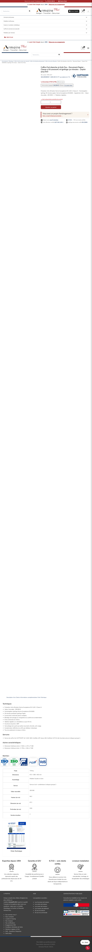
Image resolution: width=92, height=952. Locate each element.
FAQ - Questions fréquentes (13, 931)
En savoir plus (84, 908)
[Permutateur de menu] (86, 17)
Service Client (63, 1)
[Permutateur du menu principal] (88, 48)
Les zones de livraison (41, 906)
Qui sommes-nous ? (11, 915)
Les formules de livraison (42, 902)
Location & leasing (10, 919)
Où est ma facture (40, 910)
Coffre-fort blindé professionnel (37, 61)
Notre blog (8, 933)
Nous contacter (9, 917)
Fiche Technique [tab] (42, 697)
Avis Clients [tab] (16, 697)
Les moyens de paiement (42, 908)
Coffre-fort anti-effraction (51, 61)
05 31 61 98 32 (51, 1)
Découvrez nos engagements (57, 4)
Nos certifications (10, 923)
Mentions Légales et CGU (12, 929)
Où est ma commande (41, 912)
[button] (73, 11)
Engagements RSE (10, 925)
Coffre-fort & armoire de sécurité (21, 61)
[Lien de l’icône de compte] (88, 11)
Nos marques (9, 921)
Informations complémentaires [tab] (28, 697)
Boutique (11, 61)
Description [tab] (9, 697)
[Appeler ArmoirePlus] (88, 948)
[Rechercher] (30, 11)
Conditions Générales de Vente (14, 927)
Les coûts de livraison (41, 904)
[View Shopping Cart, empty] (82, 11)
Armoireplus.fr (5, 61)
